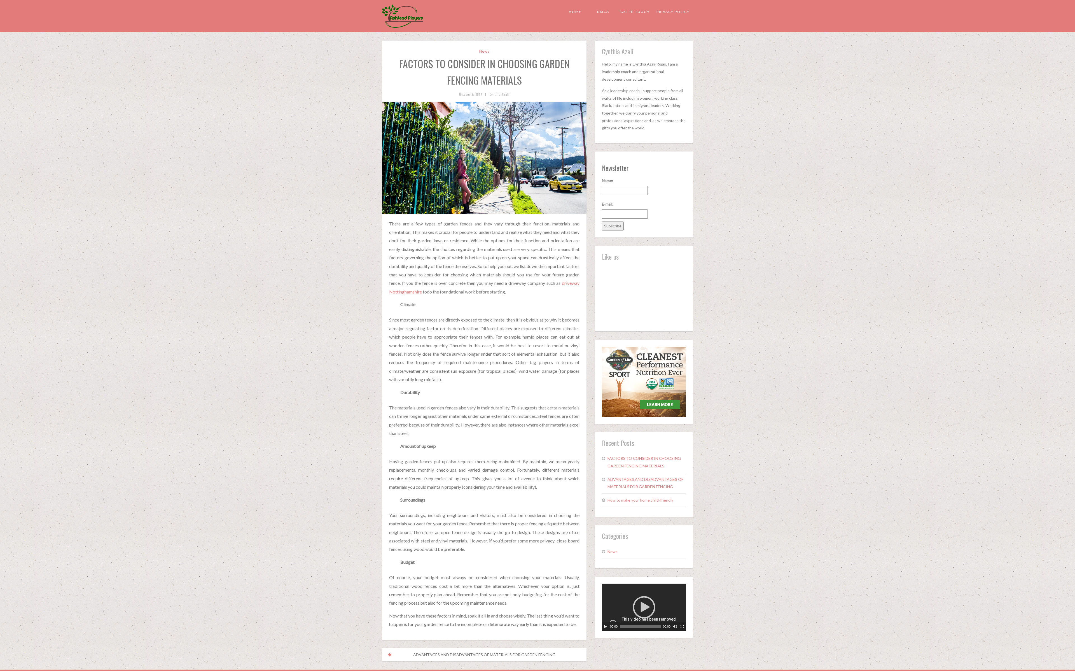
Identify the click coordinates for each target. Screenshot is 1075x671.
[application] (644, 607)
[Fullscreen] (682, 626)
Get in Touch (635, 12)
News (484, 51)
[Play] (605, 626)
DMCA (603, 12)
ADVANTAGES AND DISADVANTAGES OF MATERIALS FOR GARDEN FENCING (484, 654)
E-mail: (607, 204)
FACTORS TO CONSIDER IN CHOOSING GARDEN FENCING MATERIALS (644, 462)
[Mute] (675, 626)
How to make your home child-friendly (640, 500)
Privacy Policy (673, 12)
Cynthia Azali (500, 94)
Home (575, 12)
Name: (607, 180)
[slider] (640, 626)
